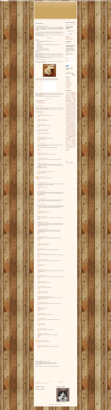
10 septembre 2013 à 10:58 (45, 222)
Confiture (74, 105)
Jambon (67, 121)
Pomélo (66, 135)
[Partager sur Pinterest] (48, 108)
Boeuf (67, 96)
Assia (38, 248)
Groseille (69, 119)
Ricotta (67, 140)
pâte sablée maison (57, 31)
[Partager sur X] (46, 108)
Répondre (39, 116)
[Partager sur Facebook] (47, 108)
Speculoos (71, 142)
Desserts (41, 109)
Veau (74, 146)
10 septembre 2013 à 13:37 (43, 253)
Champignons (68, 100)
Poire (43, 109)
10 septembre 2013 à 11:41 (44, 236)
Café (66, 98)
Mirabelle (68, 125)
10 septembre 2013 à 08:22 (43, 176)
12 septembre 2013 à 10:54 (43, 340)
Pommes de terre (69, 134)
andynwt (56, 404)
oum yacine (39, 236)
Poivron (68, 133)
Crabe (69, 108)
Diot (72, 111)
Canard (70, 98)
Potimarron (72, 135)
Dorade (74, 111)
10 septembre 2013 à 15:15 (43, 281)
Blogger (61, 404)
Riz (69, 140)
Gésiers (72, 119)
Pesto (71, 130)
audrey (38, 124)
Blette (74, 95)
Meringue (72, 124)
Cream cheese (72, 108)
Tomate (74, 143)
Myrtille (74, 126)
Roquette (72, 140)
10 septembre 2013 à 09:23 (42, 204)
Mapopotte (39, 153)
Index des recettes (41, 19)
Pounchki (39, 216)
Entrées (68, 79)
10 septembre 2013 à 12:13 (43, 243)
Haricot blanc (72, 120)
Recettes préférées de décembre (49, 19)
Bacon (70, 94)
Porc (69, 135)
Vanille (71, 146)
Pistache (69, 131)
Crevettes (67, 109)
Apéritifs (68, 83)
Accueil (36, 19)
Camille (39, 253)
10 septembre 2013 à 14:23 (43, 264)
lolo (38, 323)
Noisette (73, 127)
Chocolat (67, 101)
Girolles (71, 118)
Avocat (67, 94)
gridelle (39, 119)
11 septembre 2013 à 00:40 (43, 318)
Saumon (73, 141)
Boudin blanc (73, 96)
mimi (38, 198)
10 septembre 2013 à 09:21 (42, 198)
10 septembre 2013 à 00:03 (43, 163)
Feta (69, 114)
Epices (72, 112)
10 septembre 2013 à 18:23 (48, 296)
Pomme (73, 133)
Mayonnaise (72, 123)
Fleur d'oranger (67, 115)
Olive (66, 129)
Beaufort (69, 95)
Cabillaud (73, 97)
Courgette (72, 107)
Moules (67, 126)
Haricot (69, 120)
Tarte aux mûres (39, 101)
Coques (70, 106)
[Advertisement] (49, 374)
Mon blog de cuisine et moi (58, 19)
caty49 (38, 275)
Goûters (68, 81)
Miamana (39, 291)
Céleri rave (68, 111)
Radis (66, 139)
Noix (66, 128)
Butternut (70, 97)
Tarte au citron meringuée (41, 102)
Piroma (39, 264)
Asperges (72, 92)
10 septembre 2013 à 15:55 (42, 286)
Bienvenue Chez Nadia (41, 211)
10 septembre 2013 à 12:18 (42, 248)
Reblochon (70, 139)
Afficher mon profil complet (69, 39)
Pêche (71, 138)
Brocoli (67, 97)
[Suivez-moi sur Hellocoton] (69, 162)
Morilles (71, 125)
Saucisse (70, 141)
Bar (66, 95)
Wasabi (66, 147)
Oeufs (73, 128)
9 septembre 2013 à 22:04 (44, 158)
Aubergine (72, 93)
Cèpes (70, 110)
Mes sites (65, 19)
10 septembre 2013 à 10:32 (43, 216)
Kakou (38, 269)
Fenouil (67, 114)
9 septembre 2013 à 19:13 (42, 143)
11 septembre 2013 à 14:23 (42, 328)
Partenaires (69, 19)
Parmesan (70, 129)
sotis (38, 114)
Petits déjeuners (69, 82)
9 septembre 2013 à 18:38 (45, 129)
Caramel (73, 98)
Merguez (69, 124)
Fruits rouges (67, 118)
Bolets (70, 96)
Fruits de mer (72, 117)
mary (38, 143)
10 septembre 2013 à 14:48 (43, 269)
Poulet (69, 136)
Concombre (70, 105)
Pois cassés (68, 132)
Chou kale (67, 102)
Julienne (74, 121)
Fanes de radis (72, 113)
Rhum (73, 139)
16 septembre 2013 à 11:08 (43, 345)
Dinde (70, 111)
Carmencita (39, 158)
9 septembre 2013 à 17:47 (42, 114)
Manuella (39, 259)
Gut (38, 204)
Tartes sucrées (45, 109)
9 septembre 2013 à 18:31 (43, 124)
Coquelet (68, 106)
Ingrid (38, 176)
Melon (66, 124)
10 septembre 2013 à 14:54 (43, 275)
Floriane (39, 340)
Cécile (38, 286)
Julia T (39, 318)
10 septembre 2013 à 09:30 (47, 211)
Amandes (39, 109)
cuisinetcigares (39, 333)
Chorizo (73, 101)
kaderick (39, 243)
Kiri (67, 122)
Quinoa (73, 138)
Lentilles (73, 122)
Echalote (68, 112)
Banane (73, 94)
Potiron (66, 136)
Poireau (74, 131)
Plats (67, 78)
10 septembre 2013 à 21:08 (43, 307)
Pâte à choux (67, 137)
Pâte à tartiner (72, 137)
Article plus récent (38, 381)
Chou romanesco (71, 102)
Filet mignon (72, 114)
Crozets (71, 109)
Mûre (67, 127)
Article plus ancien (60, 381)
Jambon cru (71, 121)
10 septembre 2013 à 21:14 (42, 313)
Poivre (74, 132)
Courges (68, 107)
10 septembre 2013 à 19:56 (44, 302)
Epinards (67, 113)
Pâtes (67, 138)
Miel (74, 124)
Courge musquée (73, 106)
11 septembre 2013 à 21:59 (45, 333)
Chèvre (73, 103)
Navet (70, 127)
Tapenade (74, 142)
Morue (74, 125)
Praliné (74, 136)
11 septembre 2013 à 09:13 (42, 323)
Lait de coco (70, 122)
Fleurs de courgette (72, 115)
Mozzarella (70, 126)
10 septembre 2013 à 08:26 (44, 182)
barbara (39, 345)
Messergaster (39, 302)
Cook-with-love (40, 129)
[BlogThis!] (45, 108)
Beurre (71, 95)
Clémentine (67, 105)
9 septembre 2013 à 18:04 (43, 119)
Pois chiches (72, 132)
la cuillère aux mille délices (41, 296)
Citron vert (72, 104)
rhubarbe (69, 147)
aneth (38, 328)
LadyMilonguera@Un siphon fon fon (42, 171)
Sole (68, 142)
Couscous (67, 108)
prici (38, 313)
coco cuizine (39, 182)
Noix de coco (70, 128)
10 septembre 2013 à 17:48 (43, 291)
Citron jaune (68, 104)
